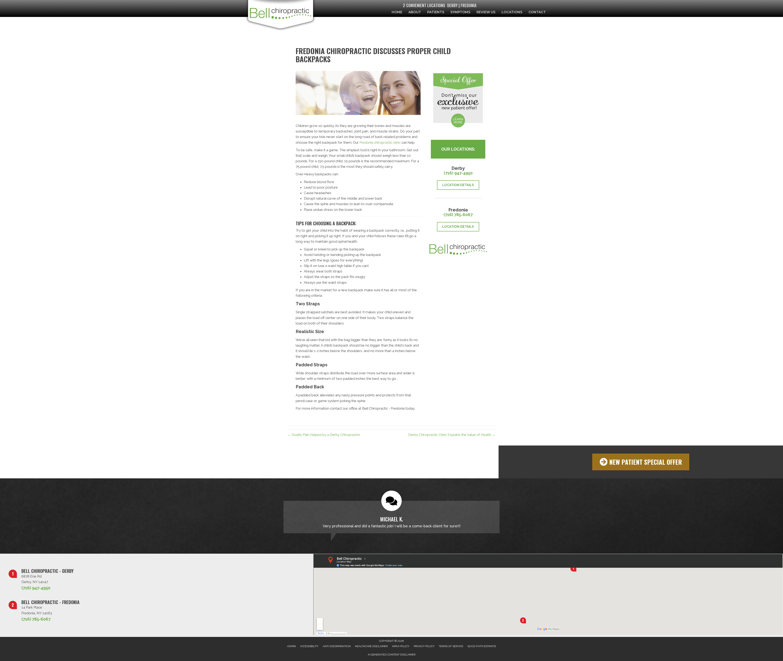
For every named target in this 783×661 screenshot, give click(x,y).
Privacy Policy (424, 646)
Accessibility (309, 646)
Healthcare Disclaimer (371, 646)
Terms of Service (451, 646)
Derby (452, 5)
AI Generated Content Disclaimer (392, 654)
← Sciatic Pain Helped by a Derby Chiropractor (324, 435)
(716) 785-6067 (458, 214)
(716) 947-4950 (458, 173)
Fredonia (469, 5)
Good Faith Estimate (482, 646)
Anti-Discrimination (337, 646)
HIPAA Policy (400, 646)
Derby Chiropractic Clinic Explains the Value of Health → (451, 435)
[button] (640, 462)
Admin (291, 646)
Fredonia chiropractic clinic (380, 142)
